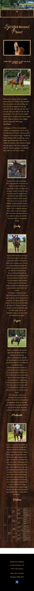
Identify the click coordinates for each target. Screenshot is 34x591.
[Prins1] (17, 94)
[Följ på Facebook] (17, 582)
